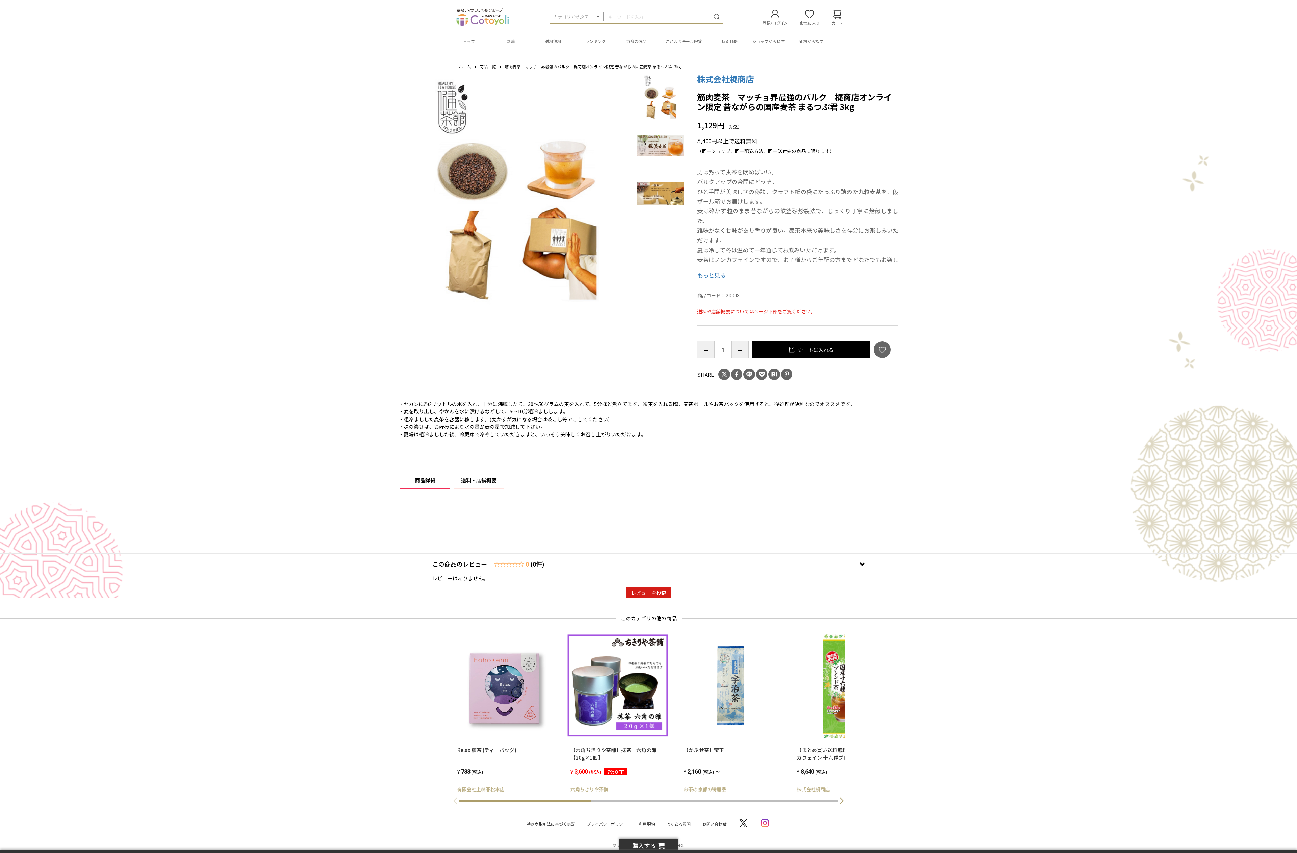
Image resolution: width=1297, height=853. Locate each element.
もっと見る (711, 275)
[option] (517, 193)
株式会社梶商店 (725, 79)
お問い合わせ (714, 824)
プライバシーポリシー (607, 824)
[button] (841, 801)
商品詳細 (425, 480)
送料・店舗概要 (479, 480)
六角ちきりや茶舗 (589, 789)
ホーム (465, 66)
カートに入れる (815, 349)
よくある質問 (678, 824)
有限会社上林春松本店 (481, 789)
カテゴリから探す (571, 16)
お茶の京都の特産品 (705, 789)
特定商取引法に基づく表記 (551, 824)
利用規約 (647, 824)
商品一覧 (488, 66)
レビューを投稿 (648, 592)
